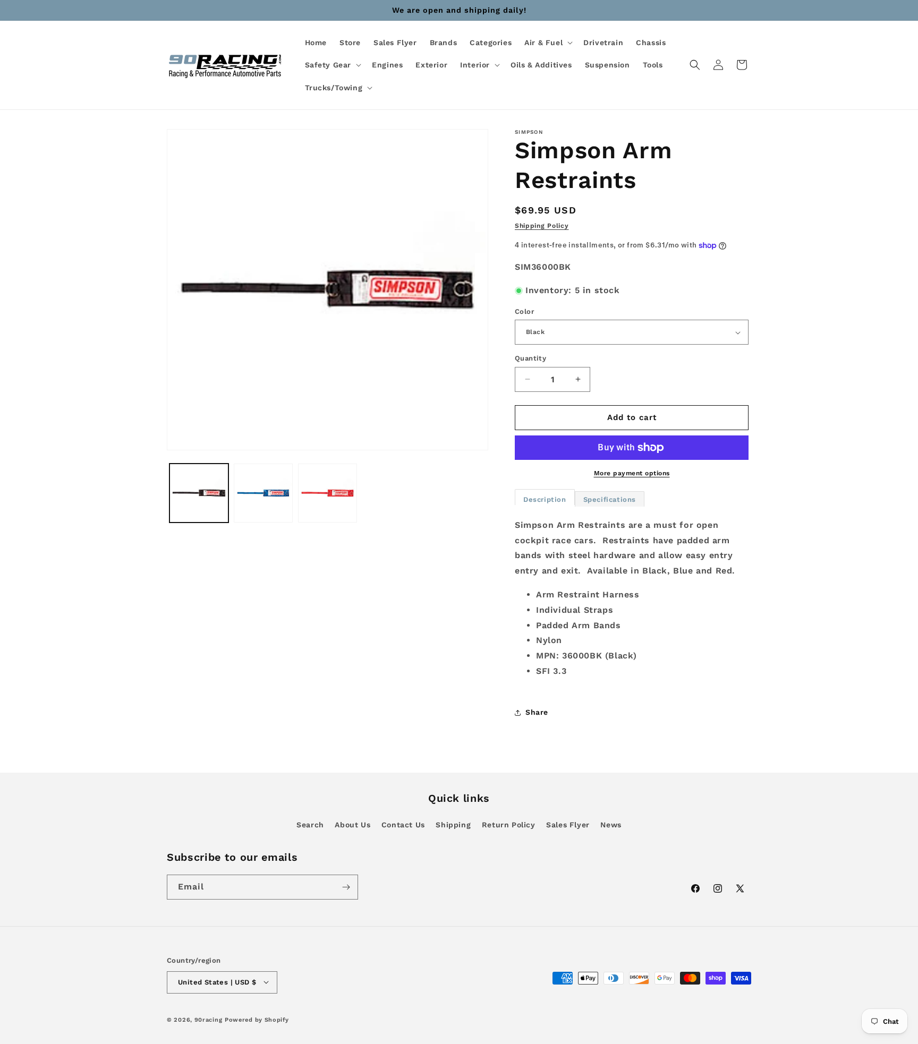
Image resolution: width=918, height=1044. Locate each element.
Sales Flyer (568, 824)
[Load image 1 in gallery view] (198, 493)
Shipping (453, 824)
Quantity (530, 358)
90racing (208, 1019)
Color (524, 311)
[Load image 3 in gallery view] (327, 493)
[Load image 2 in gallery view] (263, 493)
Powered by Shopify (257, 1019)
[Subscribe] (346, 887)
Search (310, 824)
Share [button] (536, 712)
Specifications (609, 499)
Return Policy (509, 824)
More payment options (632, 473)
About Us (352, 824)
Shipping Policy (542, 225)
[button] (547, 42)
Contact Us (403, 824)
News (610, 824)
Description (544, 499)
